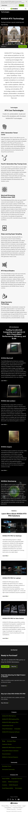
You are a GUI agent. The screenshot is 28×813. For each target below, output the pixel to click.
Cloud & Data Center (7, 725)
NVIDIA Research (13, 785)
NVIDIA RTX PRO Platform (9, 716)
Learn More (4, 424)
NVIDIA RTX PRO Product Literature (11, 747)
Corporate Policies (17, 807)
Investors (4, 785)
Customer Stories (7, 744)
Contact (19, 809)
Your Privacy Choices (15, 806)
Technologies (18, 788)
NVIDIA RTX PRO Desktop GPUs (10, 719)
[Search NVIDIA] (4, 8)
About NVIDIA (6, 778)
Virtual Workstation (7, 728)
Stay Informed (4, 703)
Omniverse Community (8, 769)
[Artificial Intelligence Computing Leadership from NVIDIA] (14, 8)
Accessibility (8, 807)
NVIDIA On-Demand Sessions (10, 757)
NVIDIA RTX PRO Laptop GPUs (10, 722)
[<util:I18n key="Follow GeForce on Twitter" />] (16, 799)
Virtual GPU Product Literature (10, 750)
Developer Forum (6, 766)
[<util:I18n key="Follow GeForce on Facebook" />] (8, 799)
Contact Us (4, 685)
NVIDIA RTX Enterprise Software (11, 732)
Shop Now (13, 666)
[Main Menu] (1, 9)
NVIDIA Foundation (13, 781)
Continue (21, 5)
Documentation (6, 754)
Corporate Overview (16, 778)
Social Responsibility (7, 788)
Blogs (3, 741)
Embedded (17, 728)
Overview (3, 46)
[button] (25, 9)
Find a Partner (5, 666)
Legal (23, 806)
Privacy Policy (5, 806)
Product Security (11, 809)
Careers (4, 781)
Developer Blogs (11, 741)
